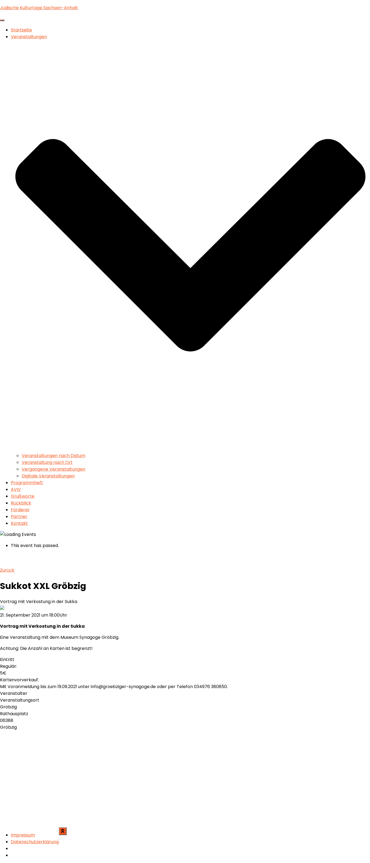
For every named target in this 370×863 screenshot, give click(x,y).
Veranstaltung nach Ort (47, 462)
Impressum (23, 835)
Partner (19, 516)
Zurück (7, 570)
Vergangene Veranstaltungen (53, 469)
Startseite (21, 30)
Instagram (15, 856)
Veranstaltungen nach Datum (53, 455)
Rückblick (21, 503)
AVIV (16, 489)
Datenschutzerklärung (35, 842)
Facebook (15, 850)
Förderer (20, 510)
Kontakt (19, 523)
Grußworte (22, 496)
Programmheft (27, 483)
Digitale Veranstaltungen (48, 476)
